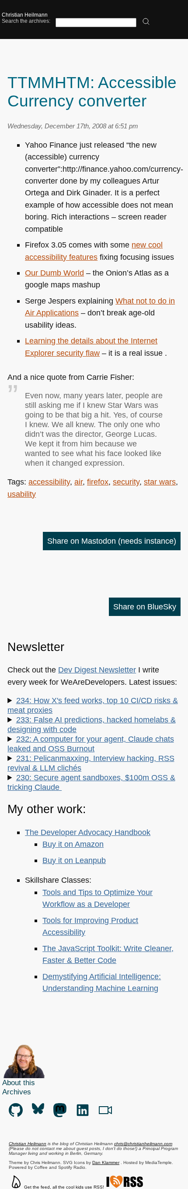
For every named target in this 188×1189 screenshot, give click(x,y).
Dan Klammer (105, 1162)
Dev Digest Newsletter (97, 669)
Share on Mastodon (111, 540)
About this (18, 1082)
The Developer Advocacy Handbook (87, 832)
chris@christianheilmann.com (143, 1143)
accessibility (49, 481)
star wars (160, 481)
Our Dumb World (54, 272)
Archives (16, 1091)
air (78, 481)
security (126, 481)
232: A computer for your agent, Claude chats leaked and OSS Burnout (90, 743)
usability (21, 494)
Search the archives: (26, 21)
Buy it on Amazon (73, 844)
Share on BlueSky (144, 606)
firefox (97, 481)
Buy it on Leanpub (74, 860)
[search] (146, 22)
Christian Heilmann (25, 15)
